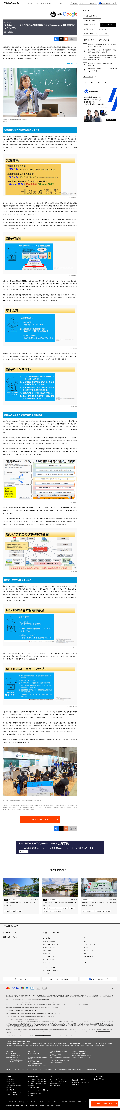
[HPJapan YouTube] (102, 1079)
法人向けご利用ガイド (102, 1044)
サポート (52, 1076)
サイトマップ (87, 1102)
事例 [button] (8, 911)
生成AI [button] (72, 908)
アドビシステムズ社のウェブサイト (43, 1035)
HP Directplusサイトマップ (51, 1069)
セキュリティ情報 (55, 1085)
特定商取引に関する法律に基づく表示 (71, 1069)
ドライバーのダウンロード (57, 1079)
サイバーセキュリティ (91, 25)
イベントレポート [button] (89, 911)
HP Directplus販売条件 (89, 1069)
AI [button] (46, 908)
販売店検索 (31, 1085)
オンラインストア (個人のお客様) (37, 1079)
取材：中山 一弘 (72, 64)
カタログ (30, 1096)
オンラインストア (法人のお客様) (37, 1081)
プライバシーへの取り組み (37, 1102)
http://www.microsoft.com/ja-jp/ (103, 1031)
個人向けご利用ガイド (88, 1044)
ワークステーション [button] (56, 911)
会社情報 (8, 1076)
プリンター (103, 33)
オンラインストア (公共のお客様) (37, 1083)
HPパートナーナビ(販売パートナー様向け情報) (81, 1079)
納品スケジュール (11, 1069)
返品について (21, 1069)
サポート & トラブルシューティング (60, 1081)
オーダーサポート (18, 1060)
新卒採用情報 (10, 1090)
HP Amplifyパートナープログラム (81, 1082)
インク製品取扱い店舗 (34, 1093)
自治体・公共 (88, 29)
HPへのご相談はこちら (40, 819)
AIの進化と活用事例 (90, 16)
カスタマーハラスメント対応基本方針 (56, 1102)
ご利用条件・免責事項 (75, 1102)
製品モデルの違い (86, 1046)
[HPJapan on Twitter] (100, 1079)
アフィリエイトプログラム (34, 1069)
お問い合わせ (10, 1081)
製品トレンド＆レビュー (92, 20)
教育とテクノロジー (108, 25)
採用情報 (8, 1088)
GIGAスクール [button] (100, 911)
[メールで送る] (66, 37)
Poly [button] (20, 911)
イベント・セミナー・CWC (14, 1092)
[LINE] (94, 1079)
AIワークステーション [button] (56, 908)
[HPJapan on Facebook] (97, 1079)
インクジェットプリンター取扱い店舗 (38, 1090)
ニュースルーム (10, 1083)
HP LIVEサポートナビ (79, 1053)
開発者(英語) (75, 1085)
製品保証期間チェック (56, 1083)
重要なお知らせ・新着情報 (13, 1085)
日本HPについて (10, 1079)
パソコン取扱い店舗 (33, 1088)
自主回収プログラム (11, 1102)
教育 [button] (14, 911)
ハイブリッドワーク (102, 29)
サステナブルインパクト (13, 1094)
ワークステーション (90, 33)
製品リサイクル (23, 1102)
